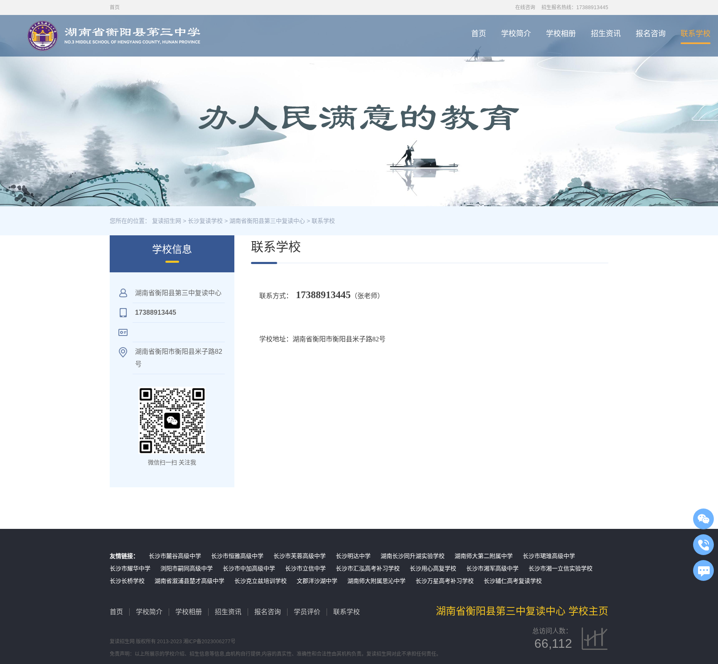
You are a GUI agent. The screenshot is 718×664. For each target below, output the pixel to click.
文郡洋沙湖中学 (317, 581)
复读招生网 (166, 220)
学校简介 (516, 34)
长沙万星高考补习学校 (445, 581)
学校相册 (561, 34)
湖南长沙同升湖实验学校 (413, 556)
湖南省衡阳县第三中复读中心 (267, 220)
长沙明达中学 (353, 556)
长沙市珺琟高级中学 (549, 556)
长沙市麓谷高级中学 (175, 556)
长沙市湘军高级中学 (492, 568)
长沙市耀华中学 (130, 568)
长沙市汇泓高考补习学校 (368, 568)
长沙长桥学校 (127, 581)
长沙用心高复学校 (433, 568)
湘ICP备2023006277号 (209, 641)
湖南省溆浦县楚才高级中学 (189, 581)
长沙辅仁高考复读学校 (513, 581)
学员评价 (307, 611)
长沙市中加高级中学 (249, 568)
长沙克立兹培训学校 (260, 581)
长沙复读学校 (205, 220)
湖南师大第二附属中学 (484, 556)
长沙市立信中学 (305, 568)
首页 (478, 34)
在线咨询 (525, 7)
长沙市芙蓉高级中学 (299, 556)
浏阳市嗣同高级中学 (186, 568)
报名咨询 (651, 34)
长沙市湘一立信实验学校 (561, 568)
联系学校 (696, 34)
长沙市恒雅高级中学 (237, 556)
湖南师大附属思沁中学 (376, 581)
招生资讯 (606, 34)
